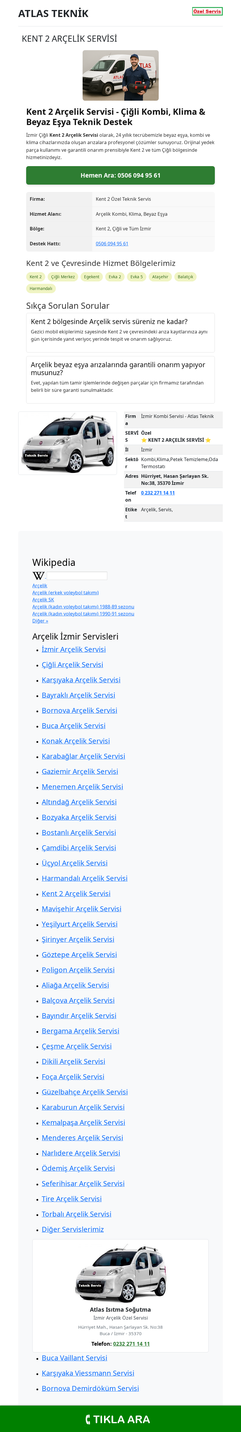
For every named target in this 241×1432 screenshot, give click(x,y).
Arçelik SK (43, 599)
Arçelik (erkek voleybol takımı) (65, 592)
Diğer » (40, 621)
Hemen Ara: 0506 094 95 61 (121, 175)
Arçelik (39, 585)
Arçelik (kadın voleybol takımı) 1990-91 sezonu (83, 613)
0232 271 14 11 (131, 1343)
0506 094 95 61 (112, 243)
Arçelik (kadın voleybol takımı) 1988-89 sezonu (83, 606)
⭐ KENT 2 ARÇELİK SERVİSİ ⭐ (176, 440)
